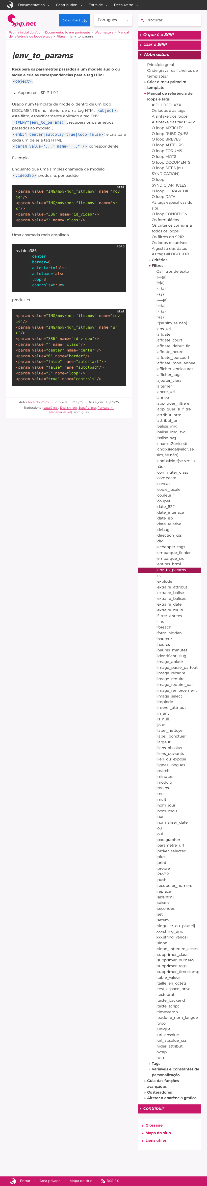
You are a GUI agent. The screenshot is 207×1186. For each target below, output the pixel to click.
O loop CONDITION (170, 214)
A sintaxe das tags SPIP (173, 122)
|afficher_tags (168, 375)
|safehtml (164, 897)
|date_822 (165, 507)
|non (160, 817)
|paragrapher (168, 840)
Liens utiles (156, 1141)
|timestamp (167, 1012)
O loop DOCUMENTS (171, 163)
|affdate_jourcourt (172, 358)
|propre (163, 869)
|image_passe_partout (176, 668)
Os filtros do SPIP (168, 237)
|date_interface (170, 513)
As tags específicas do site (172, 206)
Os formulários (165, 220)
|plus (160, 857)
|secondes (165, 909)
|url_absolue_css (171, 1041)
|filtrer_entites (169, 616)
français (103, 407)
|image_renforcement (176, 691)
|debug (162, 530)
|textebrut (165, 995)
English (65, 407)
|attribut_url (167, 421)
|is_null (162, 719)
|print (161, 863)
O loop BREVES (166, 140)
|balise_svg (166, 438)
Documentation (31, 5)
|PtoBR (162, 874)
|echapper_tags (170, 547)
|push (161, 880)
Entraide (96, 5)
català (47, 407)
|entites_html (168, 564)
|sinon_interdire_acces (176, 949)
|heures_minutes (171, 650)
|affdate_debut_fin (173, 346)
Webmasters (104, 32)
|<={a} (161, 289)
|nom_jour (165, 806)
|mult (161, 800)
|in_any (162, 714)
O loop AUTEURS (168, 145)
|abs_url (163, 329)
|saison (162, 903)
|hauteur (164, 639)
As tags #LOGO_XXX (171, 254)
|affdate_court (169, 340)
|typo (161, 1024)
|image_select (169, 697)
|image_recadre (170, 673)
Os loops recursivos (169, 243)
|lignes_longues (170, 765)
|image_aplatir (169, 662)
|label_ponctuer (171, 737)
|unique (163, 1029)
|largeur (163, 742)
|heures (163, 645)
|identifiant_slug (171, 656)
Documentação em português (67, 32)
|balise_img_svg (171, 432)
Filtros (61, 36)
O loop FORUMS (167, 151)
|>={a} (161, 312)
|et (158, 576)
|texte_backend (170, 1001)
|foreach (163, 628)
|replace (163, 892)
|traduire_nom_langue (177, 1018)
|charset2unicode (172, 444)
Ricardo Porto (38, 402)
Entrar (25, 1181)
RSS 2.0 (113, 1181)
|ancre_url (165, 392)
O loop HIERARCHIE (170, 191)
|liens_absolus (169, 748)
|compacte (166, 478)
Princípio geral (160, 65)
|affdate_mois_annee (175, 363)
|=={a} (161, 306)
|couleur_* (165, 496)
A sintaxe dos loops (170, 117)
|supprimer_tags (171, 966)
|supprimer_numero (175, 960)
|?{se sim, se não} (171, 323)
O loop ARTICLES (168, 128)
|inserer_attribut (171, 708)
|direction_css (169, 536)
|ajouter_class (168, 381)
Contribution (66, 5)
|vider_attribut (169, 1047)
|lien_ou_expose (171, 759)
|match (162, 771)
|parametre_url (170, 846)
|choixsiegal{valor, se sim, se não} (175, 452)
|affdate (163, 335)
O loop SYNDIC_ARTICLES (169, 183)
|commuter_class (172, 473)
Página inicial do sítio (25, 32)
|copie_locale (168, 490)
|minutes (164, 777)
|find (160, 622)
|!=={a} (161, 278)
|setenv (162, 920)
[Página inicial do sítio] (22, 20)
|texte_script (167, 1006)
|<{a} (160, 295)
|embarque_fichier (173, 553)
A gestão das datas (169, 249)
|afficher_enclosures (174, 369)
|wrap (161, 1052)
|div (159, 541)
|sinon (161, 943)
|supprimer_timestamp (177, 972)
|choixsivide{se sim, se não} (176, 464)
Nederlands (57, 412)
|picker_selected (171, 851)
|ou (159, 828)
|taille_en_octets (171, 984)
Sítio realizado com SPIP (13, 1181)
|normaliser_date (172, 823)
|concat (163, 484)
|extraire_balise (170, 593)
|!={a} (160, 283)
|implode (164, 702)
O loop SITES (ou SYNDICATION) (167, 171)
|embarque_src (170, 559)
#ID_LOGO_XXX (166, 105)
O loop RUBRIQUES (170, 134)
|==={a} (161, 300)
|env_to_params (171, 570)
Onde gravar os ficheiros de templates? (172, 74)
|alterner (164, 387)
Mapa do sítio (158, 1133)
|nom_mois (166, 811)
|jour (160, 725)
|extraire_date (169, 605)
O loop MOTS (164, 157)
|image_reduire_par (174, 685)
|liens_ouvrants (170, 754)
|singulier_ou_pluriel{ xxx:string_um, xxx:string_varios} (175, 932)
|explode (164, 582)
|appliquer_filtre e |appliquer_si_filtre (173, 406)
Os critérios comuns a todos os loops (172, 228)
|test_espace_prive (173, 989)
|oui (159, 834)
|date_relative (168, 524)
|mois (161, 794)
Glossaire (154, 1126)
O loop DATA (163, 197)
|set (159, 915)
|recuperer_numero (174, 886)
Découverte (123, 5)
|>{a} (160, 318)
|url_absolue (167, 1035)
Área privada (50, 1181)
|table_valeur (168, 978)
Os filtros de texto (172, 272)
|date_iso (164, 518)
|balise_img (166, 427)
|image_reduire (170, 679)
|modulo (164, 783)
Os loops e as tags (168, 111)
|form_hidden (169, 633)
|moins (162, 788)
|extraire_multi (169, 610)
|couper (163, 501)
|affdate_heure (169, 352)
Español (84, 407)
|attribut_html (169, 415)
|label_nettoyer (170, 731)
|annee (162, 398)
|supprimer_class (172, 955)
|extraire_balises (171, 599)
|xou (160, 1058)
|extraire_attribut (171, 587)
